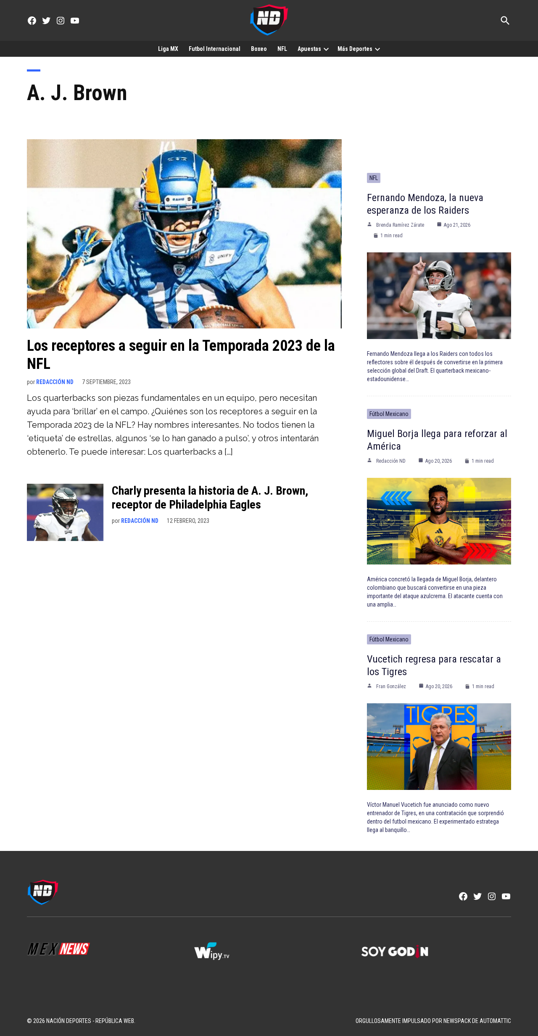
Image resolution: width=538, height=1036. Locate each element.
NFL (282, 48)
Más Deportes (355, 48)
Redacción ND (55, 382)
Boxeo (259, 48)
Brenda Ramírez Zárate (400, 225)
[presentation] (326, 49)
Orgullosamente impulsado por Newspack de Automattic (433, 1020)
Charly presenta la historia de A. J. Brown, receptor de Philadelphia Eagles (210, 498)
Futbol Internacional (214, 48)
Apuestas (309, 48)
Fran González (391, 686)
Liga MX (168, 48)
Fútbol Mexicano (389, 414)
